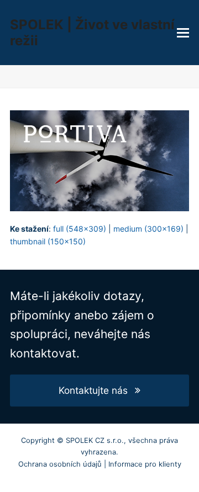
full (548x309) (79, 228)
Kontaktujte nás (93, 390)
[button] (183, 32)
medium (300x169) (148, 228)
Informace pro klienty (144, 463)
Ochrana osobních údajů (60, 463)
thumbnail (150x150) (48, 241)
